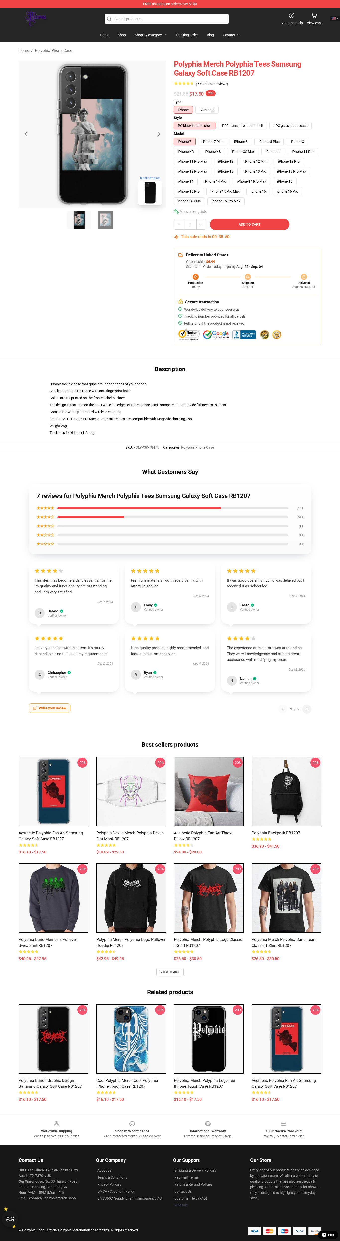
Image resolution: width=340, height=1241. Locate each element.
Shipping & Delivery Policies (195, 1170)
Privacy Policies (109, 1184)
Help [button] (331, 1235)
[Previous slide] (26, 134)
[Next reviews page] (306, 709)
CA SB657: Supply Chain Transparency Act (129, 1198)
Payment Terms (186, 1177)
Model (179, 134)
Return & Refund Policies (193, 1184)
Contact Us (183, 1191)
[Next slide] (158, 134)
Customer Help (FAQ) (190, 1198)
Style (178, 118)
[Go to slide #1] (79, 220)
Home (24, 50)
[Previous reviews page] (282, 709)
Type (178, 102)
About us (104, 1170)
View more (170, 972)
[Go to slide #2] (105, 220)
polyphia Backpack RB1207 (276, 833)
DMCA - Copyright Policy (116, 1191)
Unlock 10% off (10, 1219)
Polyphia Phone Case (53, 50)
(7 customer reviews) (212, 84)
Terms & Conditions (112, 1177)
